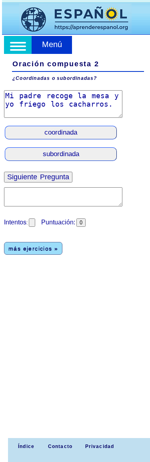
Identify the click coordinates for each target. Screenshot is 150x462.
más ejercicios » (33, 248)
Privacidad (99, 446)
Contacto (60, 446)
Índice (25, 446)
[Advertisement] (75, 359)
